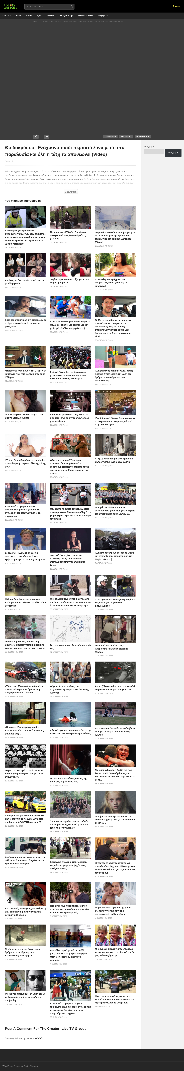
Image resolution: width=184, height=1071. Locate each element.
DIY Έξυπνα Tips (66, 16)
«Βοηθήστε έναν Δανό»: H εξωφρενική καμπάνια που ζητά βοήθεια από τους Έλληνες (25, 374)
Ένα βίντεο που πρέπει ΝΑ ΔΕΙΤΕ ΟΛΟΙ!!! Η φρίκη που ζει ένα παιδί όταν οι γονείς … (115, 819)
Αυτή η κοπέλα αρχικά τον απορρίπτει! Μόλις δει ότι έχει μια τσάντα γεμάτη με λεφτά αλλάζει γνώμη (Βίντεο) (70, 324)
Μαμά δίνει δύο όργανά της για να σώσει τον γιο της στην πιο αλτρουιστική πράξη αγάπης (113, 910)
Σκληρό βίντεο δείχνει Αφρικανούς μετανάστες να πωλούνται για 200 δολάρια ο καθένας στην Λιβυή (68, 375)
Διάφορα (102, 16)
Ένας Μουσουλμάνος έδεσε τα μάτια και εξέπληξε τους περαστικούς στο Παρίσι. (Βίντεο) (114, 556)
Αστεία (29, 16)
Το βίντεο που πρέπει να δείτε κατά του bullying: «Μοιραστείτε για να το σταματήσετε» (24, 773)
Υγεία (39, 16)
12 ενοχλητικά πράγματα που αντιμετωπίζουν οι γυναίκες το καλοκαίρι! (111, 282)
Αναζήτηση (149, 146)
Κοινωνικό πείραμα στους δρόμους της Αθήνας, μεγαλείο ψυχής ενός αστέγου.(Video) (68, 865)
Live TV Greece (74, 1029)
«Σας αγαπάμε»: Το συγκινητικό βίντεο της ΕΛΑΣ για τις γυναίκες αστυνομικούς (115, 602)
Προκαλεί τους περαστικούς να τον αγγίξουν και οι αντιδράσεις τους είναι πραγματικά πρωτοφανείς (70, 909)
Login (177, 6)
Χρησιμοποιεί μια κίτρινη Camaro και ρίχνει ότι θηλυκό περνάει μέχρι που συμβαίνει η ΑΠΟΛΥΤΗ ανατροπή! (24, 818)
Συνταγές (50, 16)
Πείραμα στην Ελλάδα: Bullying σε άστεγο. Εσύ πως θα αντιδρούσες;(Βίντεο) (68, 235)
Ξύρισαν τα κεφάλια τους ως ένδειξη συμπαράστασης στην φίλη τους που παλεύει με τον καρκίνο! (69, 824)
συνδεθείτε (38, 1038)
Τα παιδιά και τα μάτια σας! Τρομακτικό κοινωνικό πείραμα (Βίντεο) (111, 648)
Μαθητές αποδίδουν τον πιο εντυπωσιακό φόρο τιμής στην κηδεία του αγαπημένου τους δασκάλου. (115, 510)
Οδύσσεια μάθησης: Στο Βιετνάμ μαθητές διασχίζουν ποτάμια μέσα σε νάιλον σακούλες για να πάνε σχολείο (25, 644)
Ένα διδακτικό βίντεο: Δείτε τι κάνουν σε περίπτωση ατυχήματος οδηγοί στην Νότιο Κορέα (115, 421)
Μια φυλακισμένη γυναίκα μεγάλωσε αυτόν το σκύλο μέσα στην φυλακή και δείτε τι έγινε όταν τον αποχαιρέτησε (70, 602)
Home (18, 16)
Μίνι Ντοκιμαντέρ (85, 16)
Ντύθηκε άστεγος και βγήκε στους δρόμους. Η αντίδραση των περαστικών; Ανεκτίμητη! (23, 952)
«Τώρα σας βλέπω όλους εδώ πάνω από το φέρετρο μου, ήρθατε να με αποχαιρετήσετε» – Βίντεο (24, 689)
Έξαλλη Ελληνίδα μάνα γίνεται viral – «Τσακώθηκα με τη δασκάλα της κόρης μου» (25, 463)
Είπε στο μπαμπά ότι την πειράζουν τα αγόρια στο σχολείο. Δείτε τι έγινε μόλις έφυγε (25, 323)
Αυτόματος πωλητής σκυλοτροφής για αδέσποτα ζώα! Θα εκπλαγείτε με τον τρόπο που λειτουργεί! (25, 860)
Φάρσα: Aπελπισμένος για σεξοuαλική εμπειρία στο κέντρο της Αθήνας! (69, 689)
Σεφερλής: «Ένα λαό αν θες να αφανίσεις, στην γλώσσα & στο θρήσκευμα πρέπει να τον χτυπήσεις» (25, 556)
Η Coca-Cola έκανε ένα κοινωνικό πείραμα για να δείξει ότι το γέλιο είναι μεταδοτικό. (25, 602)
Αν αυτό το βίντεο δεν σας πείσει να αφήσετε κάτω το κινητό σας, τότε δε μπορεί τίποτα (69, 417)
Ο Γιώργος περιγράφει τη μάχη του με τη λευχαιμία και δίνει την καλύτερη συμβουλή (25, 997)
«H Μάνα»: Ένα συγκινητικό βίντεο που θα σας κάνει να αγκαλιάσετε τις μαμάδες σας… (24, 730)
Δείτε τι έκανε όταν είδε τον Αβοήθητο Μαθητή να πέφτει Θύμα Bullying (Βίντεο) (115, 731)
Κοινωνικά (9, 161)
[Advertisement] (92, 43)
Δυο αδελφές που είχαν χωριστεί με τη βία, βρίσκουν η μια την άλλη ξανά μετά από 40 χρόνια (25, 911)
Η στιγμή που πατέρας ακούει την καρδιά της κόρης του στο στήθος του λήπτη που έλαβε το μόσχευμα (114, 999)
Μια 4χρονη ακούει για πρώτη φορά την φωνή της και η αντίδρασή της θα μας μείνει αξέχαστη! (115, 952)
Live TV (6, 16)
